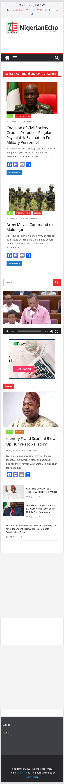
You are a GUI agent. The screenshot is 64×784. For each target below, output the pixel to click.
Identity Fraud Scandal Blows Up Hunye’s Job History (31, 441)
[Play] (7, 331)
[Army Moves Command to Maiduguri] (32, 197)
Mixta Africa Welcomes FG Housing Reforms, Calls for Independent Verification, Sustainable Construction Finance (32, 529)
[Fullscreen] (56, 331)
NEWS (10, 116)
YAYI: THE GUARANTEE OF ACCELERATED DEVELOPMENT (41, 490)
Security (37, 213)
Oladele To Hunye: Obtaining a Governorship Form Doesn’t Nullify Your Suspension (41, 508)
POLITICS (19, 432)
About (6, 724)
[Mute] (51, 331)
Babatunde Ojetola (31, 218)
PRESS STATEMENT (23, 116)
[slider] (29, 331)
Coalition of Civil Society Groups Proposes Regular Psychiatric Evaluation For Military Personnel (29, 135)
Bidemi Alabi (31, 121)
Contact (7, 732)
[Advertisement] (32, 585)
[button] (32, 313)
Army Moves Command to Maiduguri (30, 227)
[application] (32, 312)
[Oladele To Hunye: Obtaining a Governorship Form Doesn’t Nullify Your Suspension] (13, 511)
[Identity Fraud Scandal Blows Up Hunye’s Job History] (32, 409)
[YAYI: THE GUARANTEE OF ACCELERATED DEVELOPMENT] (13, 492)
